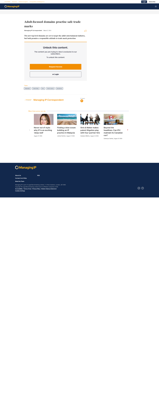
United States (36, 88)
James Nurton (61, 136)
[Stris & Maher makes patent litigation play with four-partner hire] (90, 119)
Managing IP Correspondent (48, 100)
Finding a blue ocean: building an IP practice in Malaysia (66, 130)
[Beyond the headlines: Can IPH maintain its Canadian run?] (113, 119)
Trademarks (27, 88)
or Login (55, 74)
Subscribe (152, 1)
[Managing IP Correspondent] (28, 100)
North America (50, 88)
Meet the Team (19, 181)
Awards (14, 1)
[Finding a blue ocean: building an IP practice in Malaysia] (67, 119)
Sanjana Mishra (85, 136)
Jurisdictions (59, 88)
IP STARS (7, 1)
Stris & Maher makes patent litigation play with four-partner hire (90, 130)
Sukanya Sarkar (108, 138)
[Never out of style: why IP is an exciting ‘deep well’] (43, 119)
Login (144, 1)
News (43, 88)
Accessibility (18, 189)
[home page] (12, 6)
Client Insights (23, 1)
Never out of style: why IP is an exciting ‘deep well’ (43, 130)
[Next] (127, 130)
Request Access (55, 67)
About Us (18, 175)
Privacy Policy (36, 189)
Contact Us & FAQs (21, 178)
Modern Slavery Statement (49, 189)
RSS (38, 175)
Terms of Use (27, 189)
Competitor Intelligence (37, 1)
